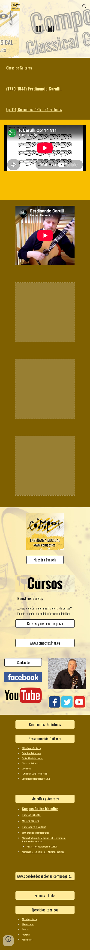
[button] (5, 6)
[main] (45, 29)
